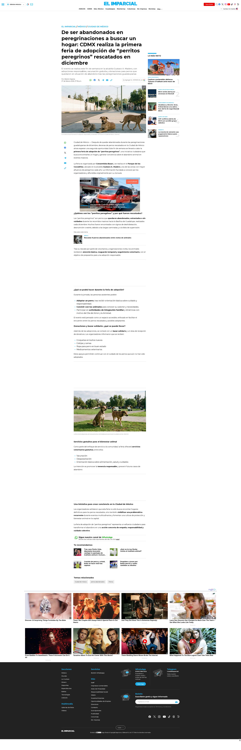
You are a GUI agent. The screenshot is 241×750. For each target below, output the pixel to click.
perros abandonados (97, 582)
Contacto (94, 707)
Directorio (94, 704)
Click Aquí (140, 684)
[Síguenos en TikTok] (231, 4)
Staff (92, 682)
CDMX (89, 9)
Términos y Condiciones (163, 707)
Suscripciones (96, 710)
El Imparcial (68, 26)
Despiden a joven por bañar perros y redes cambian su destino (129, 563)
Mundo (64, 676)
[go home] (68, 731)
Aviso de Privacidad (98, 689)
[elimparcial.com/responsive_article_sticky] (240, 740)
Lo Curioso (65, 679)
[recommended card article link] (78, 239)
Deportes (65, 685)
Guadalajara (110, 9)
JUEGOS (82, 9)
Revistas (152, 9)
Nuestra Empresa (97, 698)
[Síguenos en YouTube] (228, 4)
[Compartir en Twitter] (98, 80)
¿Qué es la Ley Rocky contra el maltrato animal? (130, 550)
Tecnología (65, 695)
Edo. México (99, 9)
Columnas (131, 9)
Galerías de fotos (67, 707)
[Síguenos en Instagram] (225, 4)
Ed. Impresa (142, 9)
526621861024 (141, 671)
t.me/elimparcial (172, 671)
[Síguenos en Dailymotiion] (178, 717)
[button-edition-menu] (221, 8)
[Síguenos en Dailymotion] (238, 4)
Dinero (63, 682)
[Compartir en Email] (107, 80)
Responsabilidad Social (99, 692)
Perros (111, 582)
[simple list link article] (164, 68)
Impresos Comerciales (99, 686)
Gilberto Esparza (69, 79)
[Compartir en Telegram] (103, 80)
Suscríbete (209, 4)
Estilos (63, 691)
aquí (117, 539)
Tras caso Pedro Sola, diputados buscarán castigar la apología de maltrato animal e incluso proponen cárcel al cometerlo (94, 554)
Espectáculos (66, 688)
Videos (63, 710)
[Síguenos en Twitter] (222, 4)
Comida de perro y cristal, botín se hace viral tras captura (94, 563)
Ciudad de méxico (98, 26)
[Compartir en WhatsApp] (90, 80)
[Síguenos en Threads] (234, 4)
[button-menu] (3, 4)
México (82, 26)
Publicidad (95, 714)
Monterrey (121, 9)
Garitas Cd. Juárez (229, 9)
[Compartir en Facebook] (94, 80)
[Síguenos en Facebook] (219, 4)
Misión (93, 695)
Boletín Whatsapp (97, 673)
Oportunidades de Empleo (101, 701)
